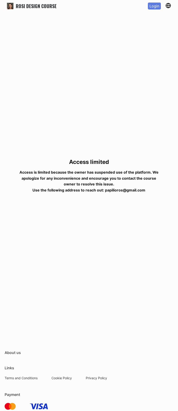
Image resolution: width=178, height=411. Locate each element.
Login (154, 6)
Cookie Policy (61, 378)
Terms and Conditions (21, 378)
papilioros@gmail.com (125, 190)
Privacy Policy (96, 378)
